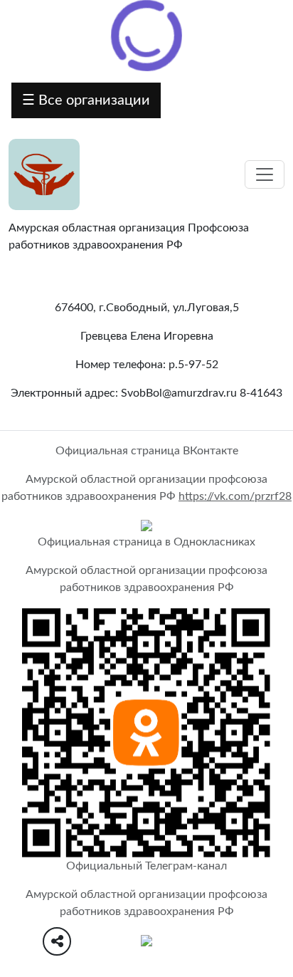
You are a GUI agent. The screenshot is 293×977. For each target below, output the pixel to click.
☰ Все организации (86, 100)
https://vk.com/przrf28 (235, 496)
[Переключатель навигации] (264, 174)
